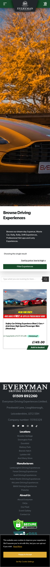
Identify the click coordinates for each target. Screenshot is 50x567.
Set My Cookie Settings (25, 562)
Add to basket (38, 347)
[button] (6, 292)
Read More (17, 547)
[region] (25, 551)
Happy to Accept (25, 555)
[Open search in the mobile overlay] (25, 279)
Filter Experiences (25, 267)
